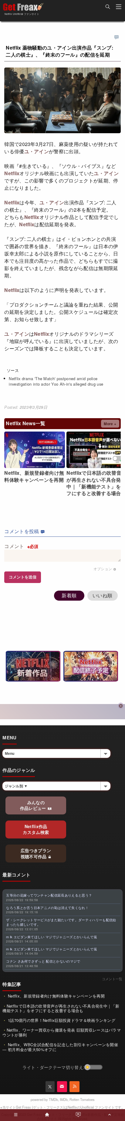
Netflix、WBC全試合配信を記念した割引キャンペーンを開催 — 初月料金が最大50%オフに (60, 1047)
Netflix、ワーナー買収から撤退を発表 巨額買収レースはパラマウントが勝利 (61, 1032)
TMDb (53, 1099)
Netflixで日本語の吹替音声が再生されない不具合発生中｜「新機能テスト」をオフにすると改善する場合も (61, 1008)
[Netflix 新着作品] (33, 666)
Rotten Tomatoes (82, 1099)
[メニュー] (119, 7)
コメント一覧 (112, 978)
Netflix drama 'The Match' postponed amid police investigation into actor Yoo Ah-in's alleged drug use (56, 381)
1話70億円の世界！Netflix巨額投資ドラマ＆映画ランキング (61, 1020)
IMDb (64, 1099)
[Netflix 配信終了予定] (90, 666)
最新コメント (16, 874)
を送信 (22, 577)
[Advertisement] (62, 711)
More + (110, 423)
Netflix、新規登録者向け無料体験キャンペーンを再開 (56, 996)
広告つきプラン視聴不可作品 (36, 853)
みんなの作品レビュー (33, 805)
